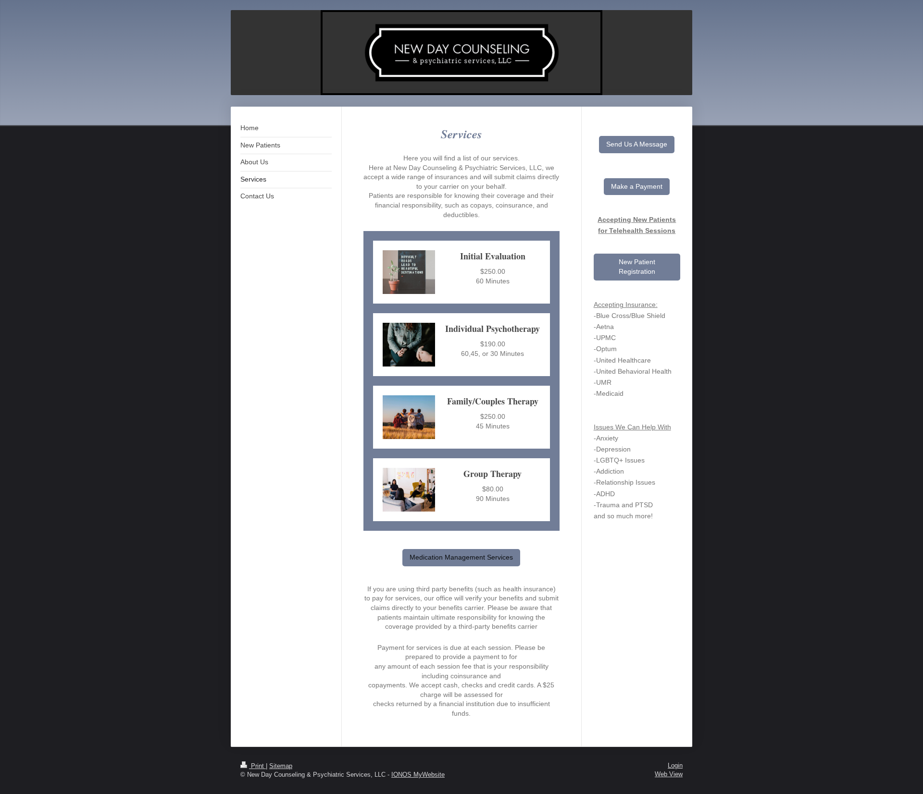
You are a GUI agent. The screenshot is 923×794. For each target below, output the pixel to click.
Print (257, 766)
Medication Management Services (461, 557)
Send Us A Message (636, 144)
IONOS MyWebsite (418, 774)
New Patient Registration (637, 266)
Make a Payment (636, 186)
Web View (669, 774)
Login (675, 765)
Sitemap (280, 766)
